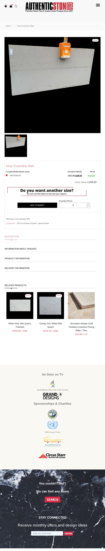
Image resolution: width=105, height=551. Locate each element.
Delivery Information (17, 268)
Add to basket (37, 205)
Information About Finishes (20, 249)
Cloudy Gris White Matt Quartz (50, 325)
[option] (52, 85)
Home (8, 26)
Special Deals (43, 223)
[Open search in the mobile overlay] (16, 6)
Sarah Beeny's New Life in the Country (52, 390)
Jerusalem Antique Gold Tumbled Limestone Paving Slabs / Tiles (81, 327)
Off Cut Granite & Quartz (27, 223)
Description (12, 236)
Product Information (17, 259)
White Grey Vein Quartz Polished (19, 325)
